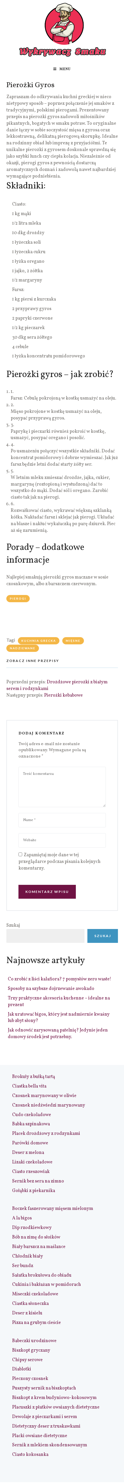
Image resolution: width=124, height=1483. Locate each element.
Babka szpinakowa (31, 1124)
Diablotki (21, 1369)
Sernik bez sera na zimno (38, 1181)
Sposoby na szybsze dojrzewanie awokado (51, 989)
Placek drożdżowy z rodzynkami (46, 1134)
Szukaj (13, 925)
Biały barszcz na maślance (38, 1247)
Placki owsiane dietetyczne (39, 1436)
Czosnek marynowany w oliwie (44, 1096)
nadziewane (22, 648)
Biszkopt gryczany (31, 1350)
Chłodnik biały (27, 1256)
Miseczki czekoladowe (35, 1294)
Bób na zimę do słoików (36, 1237)
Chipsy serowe (27, 1360)
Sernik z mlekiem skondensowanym (49, 1445)
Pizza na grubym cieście (36, 1323)
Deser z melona (28, 1153)
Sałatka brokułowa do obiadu (42, 1275)
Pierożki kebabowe (63, 695)
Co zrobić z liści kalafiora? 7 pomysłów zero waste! (59, 979)
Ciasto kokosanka (30, 1455)
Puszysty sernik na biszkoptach (44, 1388)
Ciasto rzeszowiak (31, 1172)
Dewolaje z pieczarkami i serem (44, 1417)
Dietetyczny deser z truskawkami (46, 1426)
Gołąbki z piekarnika (33, 1191)
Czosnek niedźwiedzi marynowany (48, 1105)
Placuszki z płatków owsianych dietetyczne (55, 1407)
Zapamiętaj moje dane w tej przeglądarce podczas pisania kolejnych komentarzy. (59, 862)
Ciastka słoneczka (30, 1304)
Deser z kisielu (27, 1313)
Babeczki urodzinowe (34, 1341)
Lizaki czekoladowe (32, 1162)
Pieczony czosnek (30, 1379)
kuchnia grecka (38, 640)
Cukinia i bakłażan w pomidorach (46, 1284)
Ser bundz (22, 1266)
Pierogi (18, 598)
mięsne (73, 640)
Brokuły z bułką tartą (33, 1077)
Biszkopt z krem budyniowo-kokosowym (54, 1398)
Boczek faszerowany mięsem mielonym (52, 1209)
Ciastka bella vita (29, 1086)
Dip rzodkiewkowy (32, 1228)
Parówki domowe (30, 1143)
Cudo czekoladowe (31, 1115)
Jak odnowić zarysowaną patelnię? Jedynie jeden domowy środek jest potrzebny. (58, 1033)
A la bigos (22, 1218)
